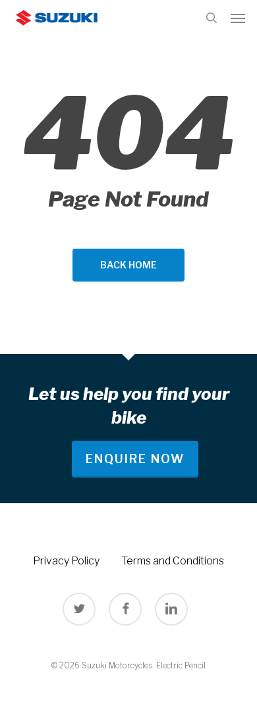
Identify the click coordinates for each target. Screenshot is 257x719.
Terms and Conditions (172, 561)
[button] (238, 17)
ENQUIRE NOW (135, 459)
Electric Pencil (181, 665)
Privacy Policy (66, 561)
